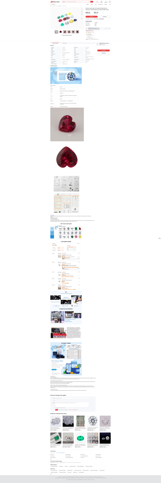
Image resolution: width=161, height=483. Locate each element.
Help (95, 4)
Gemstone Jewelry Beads (54, 472)
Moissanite (51, 454)
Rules (110, 4)
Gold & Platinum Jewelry (54, 466)
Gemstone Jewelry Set (86, 470)
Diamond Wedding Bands (80, 466)
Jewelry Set (66, 466)
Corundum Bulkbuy (81, 472)
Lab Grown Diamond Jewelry (69, 457)
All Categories (53, 4)
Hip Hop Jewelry (82, 454)
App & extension (100, 4)
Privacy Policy (93, 479)
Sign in (110, 2)
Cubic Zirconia (82, 457)
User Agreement (85, 479)
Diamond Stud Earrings (73, 466)
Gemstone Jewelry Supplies (94, 470)
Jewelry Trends (75, 472)
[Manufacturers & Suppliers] (54, 2)
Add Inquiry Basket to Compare (67, 35)
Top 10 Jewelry (69, 472)
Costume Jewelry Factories (77, 470)
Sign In (87, 39)
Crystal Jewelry (61, 466)
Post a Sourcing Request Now (73, 409)
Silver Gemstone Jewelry (62, 472)
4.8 (100, 44)
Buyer (91, 4)
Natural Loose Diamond (99, 457)
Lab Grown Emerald (52, 457)
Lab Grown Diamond (98, 454)
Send (56, 409)
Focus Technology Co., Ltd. (75, 479)
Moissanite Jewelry (67, 454)
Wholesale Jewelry (70, 470)
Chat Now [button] (105, 16)
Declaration (89, 479)
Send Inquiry (92, 16)
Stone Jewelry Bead (101, 470)
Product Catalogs (62, 452)
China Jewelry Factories (54, 470)
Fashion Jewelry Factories (62, 470)
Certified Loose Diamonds (89, 466)
